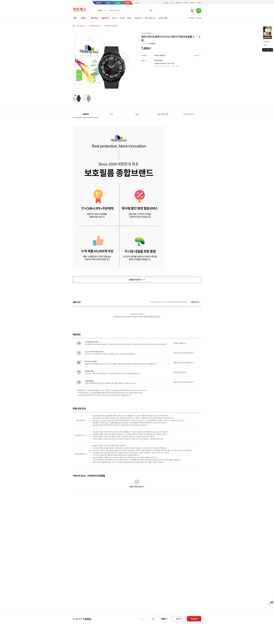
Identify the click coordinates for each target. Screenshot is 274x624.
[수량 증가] (146, 619)
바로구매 (194, 618)
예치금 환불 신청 (267, 50)
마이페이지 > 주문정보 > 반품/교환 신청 (104, 420)
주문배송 (186, 3)
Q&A (137, 114)
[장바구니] (192, 10)
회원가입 (166, 3)
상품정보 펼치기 (135, 279)
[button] (199, 37)
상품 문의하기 (195, 302)
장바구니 (179, 618)
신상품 (122, 18)
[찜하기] (153, 619)
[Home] (73, 26)
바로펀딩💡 (138, 18)
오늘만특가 (105, 18)
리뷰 (111, 114)
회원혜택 (177, 3)
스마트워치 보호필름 (110, 26)
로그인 (172, 3)
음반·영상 (94, 18)
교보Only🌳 (162, 18)
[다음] (132, 62)
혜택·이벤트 (266, 41)
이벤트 (129, 18)
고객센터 (199, 3)
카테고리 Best (188, 114)
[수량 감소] (140, 619)
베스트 (114, 18)
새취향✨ (84, 18)
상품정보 (85, 114)
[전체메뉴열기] (75, 17)
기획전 (265, 45)
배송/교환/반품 (162, 114)
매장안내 (192, 3)
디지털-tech (80, 26)
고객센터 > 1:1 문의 (144, 420)
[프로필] (198, 10)
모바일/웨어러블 (94, 26)
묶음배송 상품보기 (176, 66)
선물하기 (164, 618)
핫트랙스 (100, 10)
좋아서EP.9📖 (150, 18)
